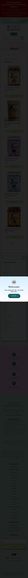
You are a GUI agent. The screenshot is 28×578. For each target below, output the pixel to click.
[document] (14, 289)
